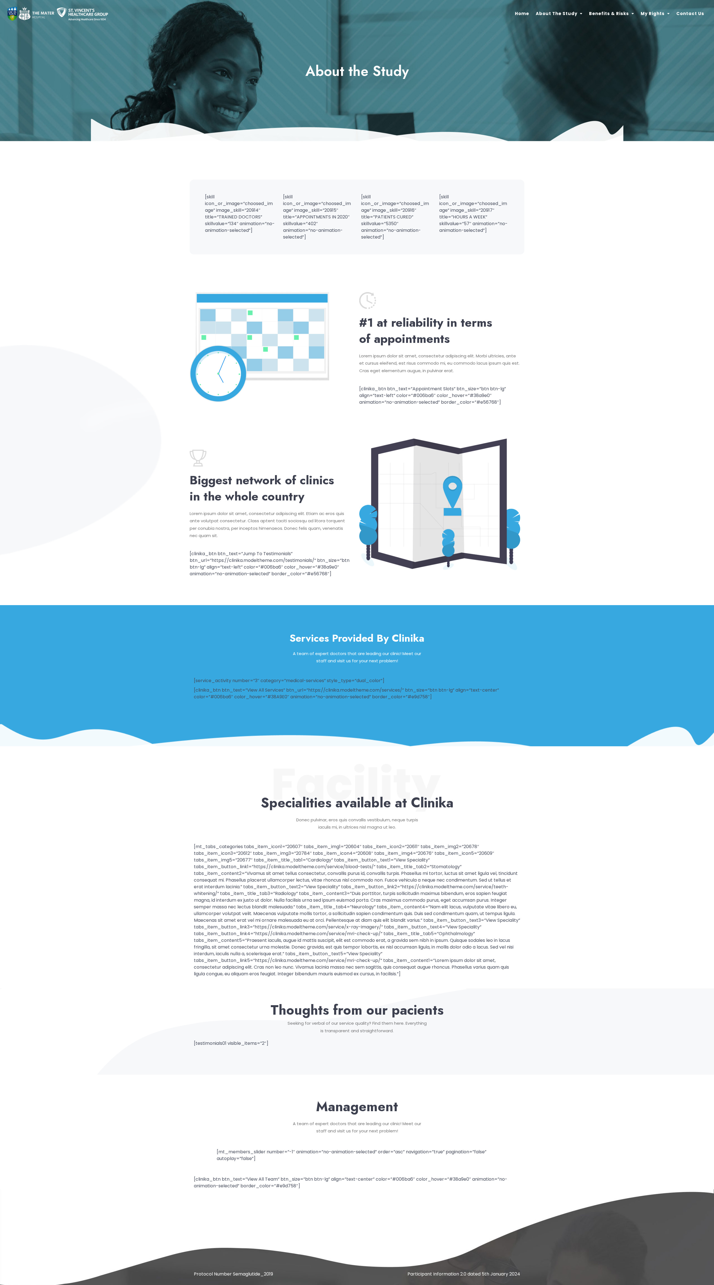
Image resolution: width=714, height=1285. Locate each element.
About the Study (556, 13)
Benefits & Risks (609, 13)
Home (522, 13)
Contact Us (690, 13)
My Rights (653, 13)
